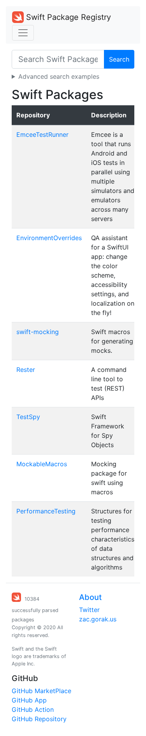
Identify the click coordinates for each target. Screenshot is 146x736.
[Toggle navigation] (23, 33)
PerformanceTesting (46, 511)
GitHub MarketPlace (41, 691)
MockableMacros (41, 464)
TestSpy (28, 417)
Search (119, 59)
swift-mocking (37, 332)
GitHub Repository (39, 719)
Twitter (89, 610)
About (90, 597)
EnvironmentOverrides (49, 238)
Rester (25, 369)
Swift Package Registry (67, 17)
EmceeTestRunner (42, 134)
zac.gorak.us (97, 619)
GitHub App (29, 700)
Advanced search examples (58, 76)
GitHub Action (33, 709)
